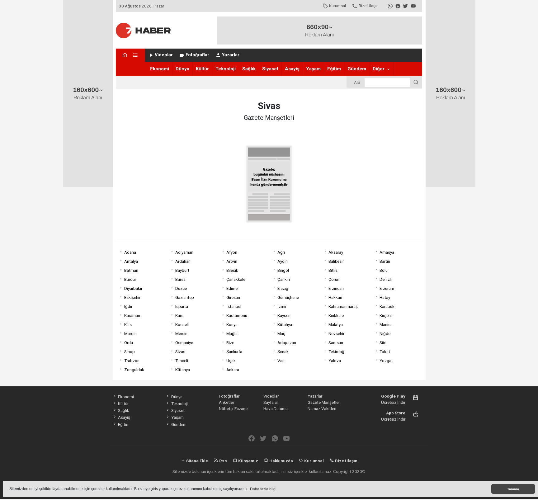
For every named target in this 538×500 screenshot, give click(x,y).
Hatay (385, 297)
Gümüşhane (288, 297)
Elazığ (282, 288)
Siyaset (270, 69)
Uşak (231, 360)
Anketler (226, 402)
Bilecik (232, 270)
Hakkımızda (280, 460)
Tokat (385, 351)
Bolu (384, 270)
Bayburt (182, 270)
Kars (179, 315)
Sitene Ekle (196, 460)
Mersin (181, 333)
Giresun (233, 297)
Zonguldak (134, 369)
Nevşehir (336, 333)
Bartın (385, 261)
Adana (130, 252)
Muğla (232, 333)
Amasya (387, 252)
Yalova (334, 360)
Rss (222, 460)
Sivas (180, 351)
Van (281, 360)
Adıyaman (184, 252)
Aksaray (335, 252)
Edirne (232, 288)
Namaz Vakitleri (322, 408)
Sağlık (249, 69)
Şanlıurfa (234, 351)
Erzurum (387, 288)
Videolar (164, 55)
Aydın (282, 261)
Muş (281, 333)
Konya (232, 324)
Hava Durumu (275, 408)
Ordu (128, 342)
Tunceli (181, 360)
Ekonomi (159, 69)
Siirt (383, 342)
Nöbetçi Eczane (233, 408)
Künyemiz (247, 460)
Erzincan (336, 288)
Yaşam (313, 69)
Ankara (232, 369)
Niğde (385, 333)
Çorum (334, 279)
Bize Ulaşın (369, 5)
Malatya (335, 324)
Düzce (181, 288)
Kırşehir (386, 315)
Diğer (379, 69)
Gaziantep (184, 297)
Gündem (356, 69)
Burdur (130, 279)
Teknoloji (225, 69)
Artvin (231, 261)
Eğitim (334, 69)
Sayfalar (270, 402)
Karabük (387, 306)
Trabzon (131, 360)
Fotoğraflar (197, 55)
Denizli (386, 279)
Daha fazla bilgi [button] (263, 489)
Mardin (130, 333)
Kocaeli (182, 324)
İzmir (281, 306)
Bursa (180, 279)
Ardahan (183, 261)
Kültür (202, 69)
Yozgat (386, 360)
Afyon (231, 252)
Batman (131, 270)
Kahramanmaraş (343, 306)
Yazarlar (230, 55)
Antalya (131, 261)
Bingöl (283, 270)
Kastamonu (236, 315)
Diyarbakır (133, 288)
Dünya (182, 69)
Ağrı (281, 252)
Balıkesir (336, 261)
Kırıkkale (336, 315)
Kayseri (283, 315)
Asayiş (292, 69)
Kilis (128, 324)
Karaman (132, 315)
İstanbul (233, 306)
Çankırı (283, 279)
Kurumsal (337, 5)
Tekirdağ (336, 351)
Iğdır (128, 306)
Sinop (129, 351)
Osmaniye (184, 342)
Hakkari (335, 297)
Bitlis (332, 270)
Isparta (181, 306)
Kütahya (284, 324)
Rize (230, 342)
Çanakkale (235, 279)
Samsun (335, 342)
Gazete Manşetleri (324, 402)
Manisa (386, 324)
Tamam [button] (513, 489)
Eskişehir (132, 297)
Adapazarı (286, 342)
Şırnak (283, 351)
